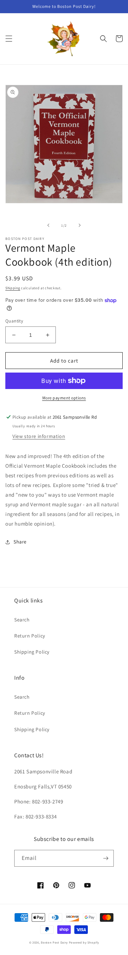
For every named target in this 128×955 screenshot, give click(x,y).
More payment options (64, 397)
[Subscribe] (105, 858)
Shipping (12, 288)
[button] (9, 38)
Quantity (14, 321)
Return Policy (29, 635)
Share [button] (20, 541)
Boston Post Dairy (54, 942)
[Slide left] (48, 225)
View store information (38, 436)
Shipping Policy (31, 652)
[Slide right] (79, 225)
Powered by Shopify (84, 942)
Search (22, 619)
